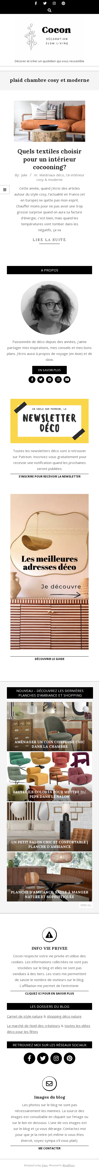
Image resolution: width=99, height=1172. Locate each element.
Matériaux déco (51, 175)
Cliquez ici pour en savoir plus (49, 993)
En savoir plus (49, 370)
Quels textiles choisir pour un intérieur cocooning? (49, 159)
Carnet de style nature (25, 1016)
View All (86, 905)
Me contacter (49, 1148)
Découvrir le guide (49, 659)
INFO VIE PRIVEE (49, 948)
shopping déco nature (64, 1016)
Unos (45, 1165)
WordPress (68, 1165)
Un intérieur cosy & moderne (60, 177)
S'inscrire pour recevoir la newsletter (50, 476)
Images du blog (49, 1097)
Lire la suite (49, 240)
